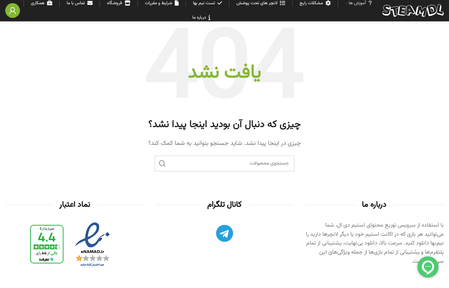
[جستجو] (162, 163)
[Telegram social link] (224, 235)
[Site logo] (413, 10)
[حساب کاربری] (13, 11)
